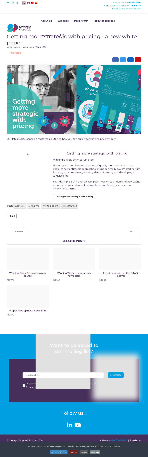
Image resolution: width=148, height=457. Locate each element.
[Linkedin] (13, 2)
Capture (20, 206)
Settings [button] (84, 452)
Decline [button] (74, 452)
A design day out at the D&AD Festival (120, 274)
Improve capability (53, 35)
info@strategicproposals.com (126, 8)
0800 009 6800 (120, 5)
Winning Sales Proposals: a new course (27, 274)
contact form (133, 2)
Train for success (104, 20)
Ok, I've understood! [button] (58, 452)
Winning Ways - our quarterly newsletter (74, 274)
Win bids (63, 20)
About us (46, 20)
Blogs (103, 279)
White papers (13, 47)
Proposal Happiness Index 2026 (27, 310)
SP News (33, 206)
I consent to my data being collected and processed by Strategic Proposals (61, 385)
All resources (69, 206)
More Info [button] (95, 452)
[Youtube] (8, 2)
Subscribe (116, 375)
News (10, 279)
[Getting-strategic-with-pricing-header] (74, 99)
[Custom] (17, 2)
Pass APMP (81, 20)
